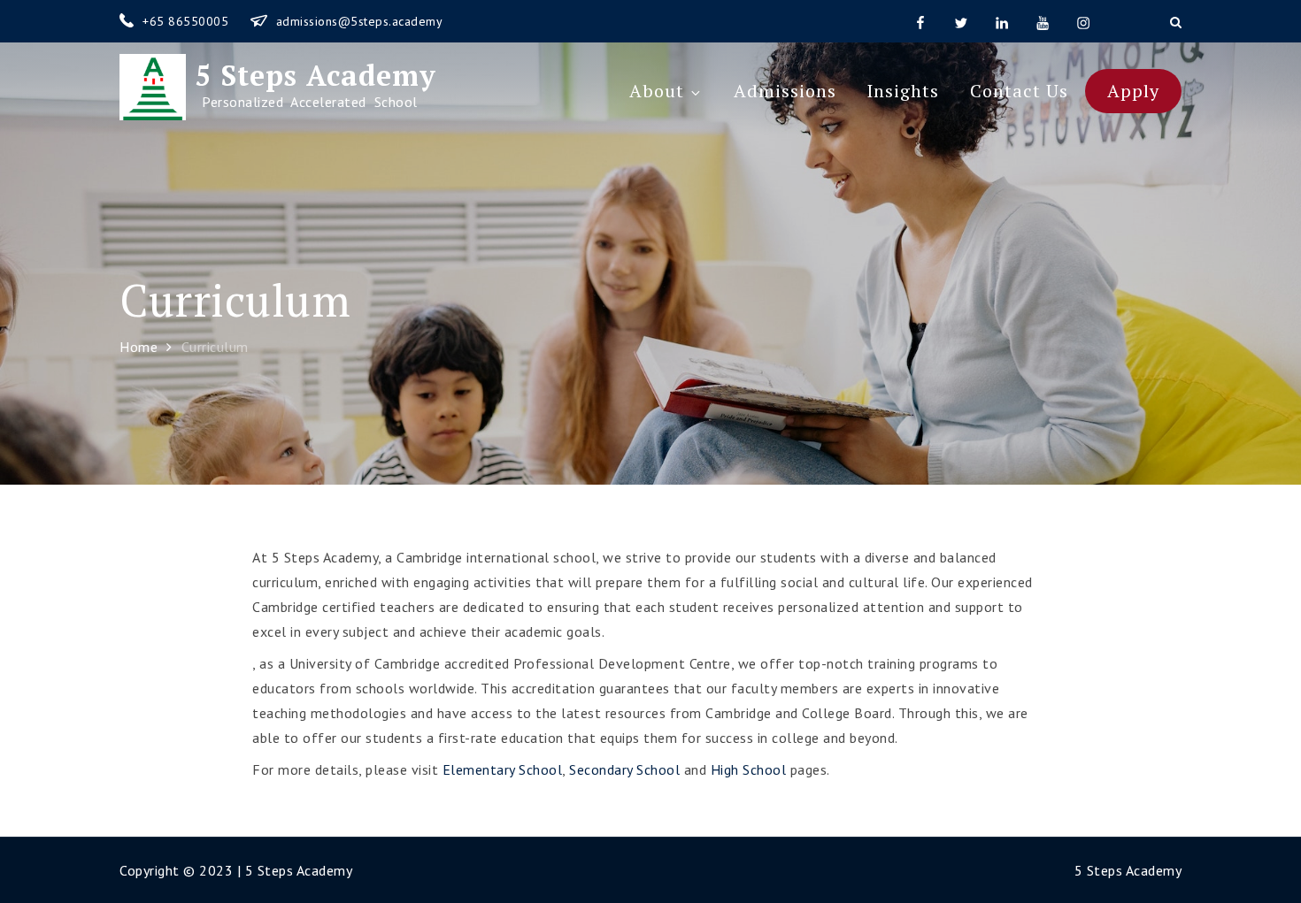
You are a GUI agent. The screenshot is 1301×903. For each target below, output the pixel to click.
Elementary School (503, 769)
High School (749, 769)
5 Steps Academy (311, 75)
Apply (1133, 91)
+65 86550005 (187, 21)
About (656, 91)
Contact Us (1019, 91)
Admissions (785, 91)
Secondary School (624, 769)
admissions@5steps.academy (359, 21)
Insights (902, 91)
